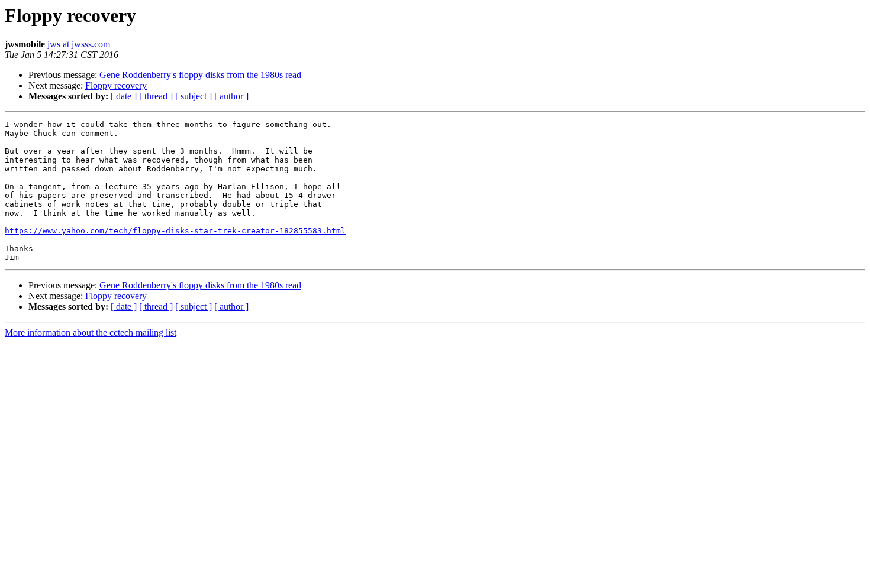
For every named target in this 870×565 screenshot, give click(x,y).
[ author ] (231, 96)
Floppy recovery (116, 85)
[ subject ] (193, 96)
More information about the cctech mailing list (90, 332)
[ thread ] (156, 96)
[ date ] (124, 96)
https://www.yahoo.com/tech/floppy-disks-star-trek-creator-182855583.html (175, 230)
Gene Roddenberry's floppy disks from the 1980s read (200, 75)
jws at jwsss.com (78, 44)
